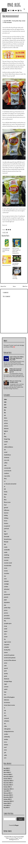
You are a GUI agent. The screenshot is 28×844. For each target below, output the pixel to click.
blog (5, 436)
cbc (5, 449)
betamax (6, 428)
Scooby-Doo (7, 649)
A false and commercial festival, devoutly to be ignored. (15, 370)
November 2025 (8, 776)
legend (6, 534)
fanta (5, 494)
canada (6, 441)
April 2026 (6, 770)
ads (5, 415)
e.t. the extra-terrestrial (10, 484)
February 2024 (7, 793)
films (5, 499)
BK (4, 433)
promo (5, 610)
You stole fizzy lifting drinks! (15, 263)
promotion (6, 615)
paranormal (7, 594)
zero (5, 758)
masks (5, 547)
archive (6, 423)
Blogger (17, 825)
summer (6, 686)
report (5, 631)
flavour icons (7, 502)
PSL (5, 620)
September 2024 (8, 789)
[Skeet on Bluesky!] (10, 229)
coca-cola (6, 460)
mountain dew (7, 565)
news (5, 578)
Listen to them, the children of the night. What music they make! (17, 358)
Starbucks (6, 678)
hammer (6, 513)
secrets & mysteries (9, 655)
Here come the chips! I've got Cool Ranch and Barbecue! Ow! (16, 251)
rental (5, 628)
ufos (5, 715)
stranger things (8, 681)
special (6, 668)
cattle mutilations (8, 447)
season (6, 652)
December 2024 (8, 782)
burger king (7, 439)
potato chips (18, 20)
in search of (7, 526)
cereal (5, 452)
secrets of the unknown (10, 660)
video (5, 726)
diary (5, 478)
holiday (6, 515)
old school (6, 589)
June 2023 (6, 805)
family (5, 491)
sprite (5, 676)
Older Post (25, 286)
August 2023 (7, 803)
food (13, 20)
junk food (6, 528)
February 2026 (7, 774)
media (5, 552)
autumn (6, 426)
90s (5, 412)
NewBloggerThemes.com (14, 839)
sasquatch (6, 644)
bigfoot (6, 431)
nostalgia (6, 584)
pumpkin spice (7, 623)
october (6, 586)
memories (6, 557)
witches (6, 744)
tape (5, 692)
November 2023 (8, 797)
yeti (5, 752)
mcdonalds (7, 549)
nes (5, 576)
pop (5, 605)
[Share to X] (6, 232)
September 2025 (8, 780)
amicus (6, 420)
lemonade (6, 536)
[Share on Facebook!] (6, 229)
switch (5, 689)
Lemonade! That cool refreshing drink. (6, 250)
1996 (5, 402)
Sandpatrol (12, 838)
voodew (6, 734)
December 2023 (8, 795)
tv (4, 707)
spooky (6, 673)
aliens (5, 418)
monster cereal (8, 563)
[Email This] (3, 232)
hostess (6, 523)
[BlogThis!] (4, 232)
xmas (5, 750)
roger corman (7, 642)
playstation (7, 602)
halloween (6, 510)
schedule (6, 647)
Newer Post (3, 286)
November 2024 (8, 785)
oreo (5, 592)
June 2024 (6, 791)
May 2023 (6, 807)
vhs (5, 723)
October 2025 (7, 778)
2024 (5, 407)
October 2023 (7, 799)
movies (6, 570)
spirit (5, 671)
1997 (5, 404)
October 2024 (7, 787)
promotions (7, 618)
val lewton (6, 721)
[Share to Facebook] (7, 232)
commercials (7, 468)
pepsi (5, 599)
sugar (5, 684)
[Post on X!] (8, 229)
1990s (5, 399)
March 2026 (6, 772)
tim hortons (7, 702)
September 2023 (8, 801)
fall (5, 489)
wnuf (5, 747)
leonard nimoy (7, 539)
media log (6, 555)
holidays (6, 518)
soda (5, 665)
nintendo (6, 581)
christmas (6, 457)
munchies (6, 573)
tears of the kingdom (9, 697)
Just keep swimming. (14, 277)
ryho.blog (14, 5)
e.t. (5, 481)
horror (5, 520)
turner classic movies (9, 705)
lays (5, 531)
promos (6, 613)
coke (5, 465)
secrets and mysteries (9, 657)
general (6, 507)
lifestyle (6, 541)
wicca (5, 742)
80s (5, 410)
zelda (5, 755)
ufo (5, 713)
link (5, 544)
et (4, 486)
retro (5, 634)
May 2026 (6, 768)
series (5, 663)
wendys (6, 739)
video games (7, 729)
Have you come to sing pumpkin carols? (15, 381)
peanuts (6, 597)
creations (6, 473)
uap (5, 710)
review (23, 20)
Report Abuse (8, 831)
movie (5, 568)
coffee (5, 462)
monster (6, 560)
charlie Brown (7, 455)
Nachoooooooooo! (10, 16)
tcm (5, 694)
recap (5, 626)
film (5, 497)
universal (6, 718)
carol (5, 444)
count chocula (7, 470)
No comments (8, 22)
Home (14, 286)
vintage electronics (9, 731)
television (6, 700)
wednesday (7, 736)
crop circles (7, 476)
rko (5, 639)
